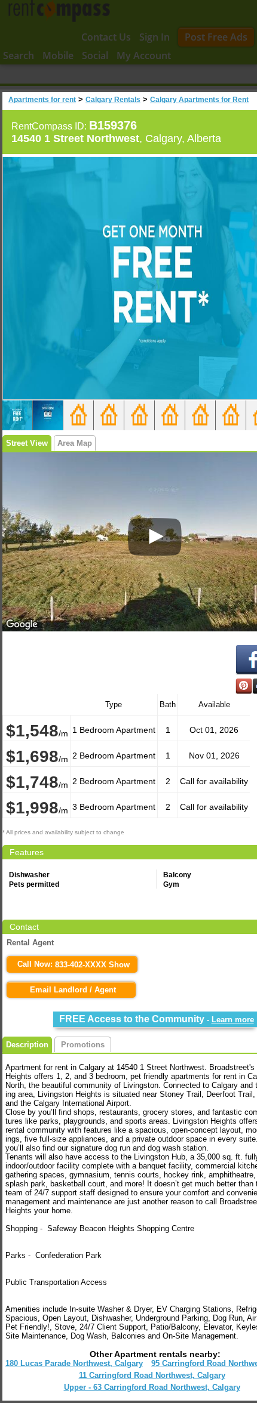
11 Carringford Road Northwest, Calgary (152, 1375)
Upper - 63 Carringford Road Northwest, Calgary (152, 1387)
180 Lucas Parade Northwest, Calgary (74, 1363)
